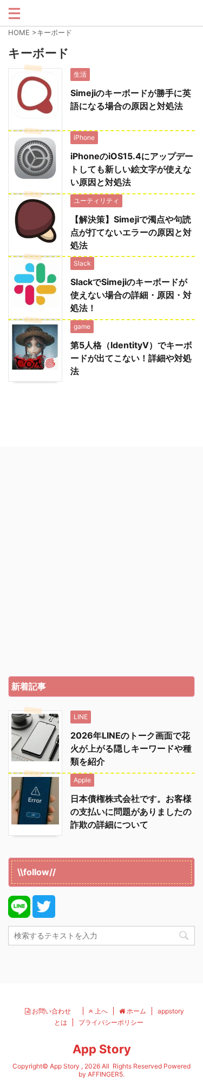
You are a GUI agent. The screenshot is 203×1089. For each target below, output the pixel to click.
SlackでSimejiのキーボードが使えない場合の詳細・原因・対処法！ (131, 294)
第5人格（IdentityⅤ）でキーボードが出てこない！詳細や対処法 (131, 358)
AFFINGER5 (105, 1074)
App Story (102, 1049)
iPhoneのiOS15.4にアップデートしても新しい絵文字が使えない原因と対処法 (131, 169)
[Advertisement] (101, 564)
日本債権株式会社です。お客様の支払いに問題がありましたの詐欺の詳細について (131, 811)
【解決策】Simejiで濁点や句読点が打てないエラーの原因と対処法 (131, 232)
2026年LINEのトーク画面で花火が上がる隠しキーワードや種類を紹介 (131, 748)
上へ (100, 1011)
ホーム (135, 1011)
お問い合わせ (53, 1011)
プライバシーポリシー (110, 1022)
